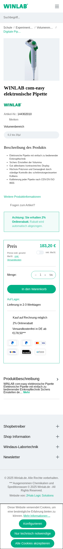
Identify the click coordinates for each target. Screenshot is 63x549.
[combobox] (28, 17)
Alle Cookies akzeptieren (32, 543)
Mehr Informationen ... (36, 515)
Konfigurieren (32, 523)
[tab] (31, 385)
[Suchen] (56, 17)
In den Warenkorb (34, 289)
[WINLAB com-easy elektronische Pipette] (31, 59)
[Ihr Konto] (32, 6)
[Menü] (56, 6)
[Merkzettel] (41, 6)
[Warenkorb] (49, 6)
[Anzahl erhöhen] (46, 275)
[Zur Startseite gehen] (16, 6)
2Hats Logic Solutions (40, 495)
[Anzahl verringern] (34, 275)
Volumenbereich (14, 126)
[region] (31, 59)
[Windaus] (31, 105)
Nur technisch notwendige (33, 533)
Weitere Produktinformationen (22, 196)
